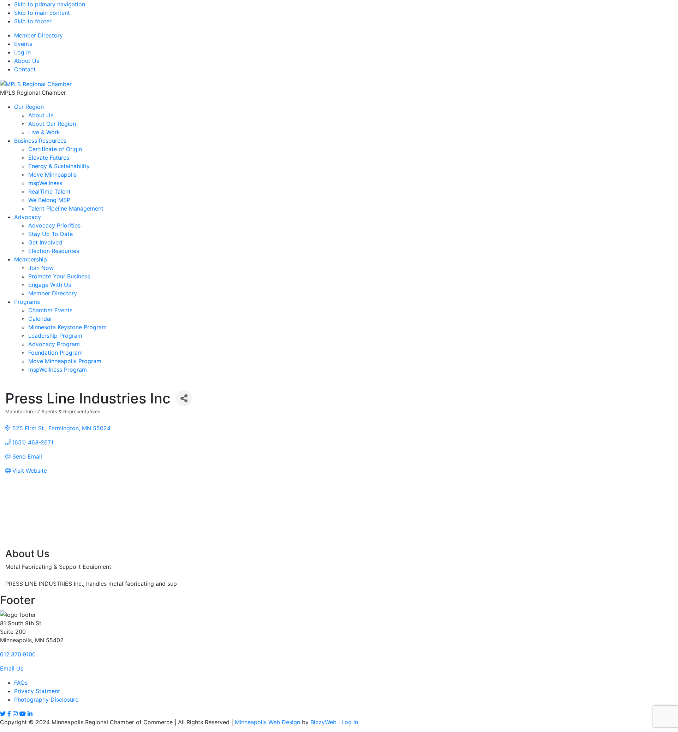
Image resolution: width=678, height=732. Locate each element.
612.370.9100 (18, 654)
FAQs (21, 682)
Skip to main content (42, 12)
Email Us (11, 668)
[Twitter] (3, 713)
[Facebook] (9, 713)
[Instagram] (15, 713)
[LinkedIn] (30, 713)
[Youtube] (22, 713)
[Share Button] (184, 398)
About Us (26, 60)
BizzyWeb (323, 722)
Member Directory (38, 35)
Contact (25, 69)
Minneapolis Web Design (267, 722)
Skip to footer (33, 21)
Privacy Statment (37, 691)
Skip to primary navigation (49, 4)
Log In (22, 52)
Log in (349, 722)
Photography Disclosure (46, 699)
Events (23, 43)
